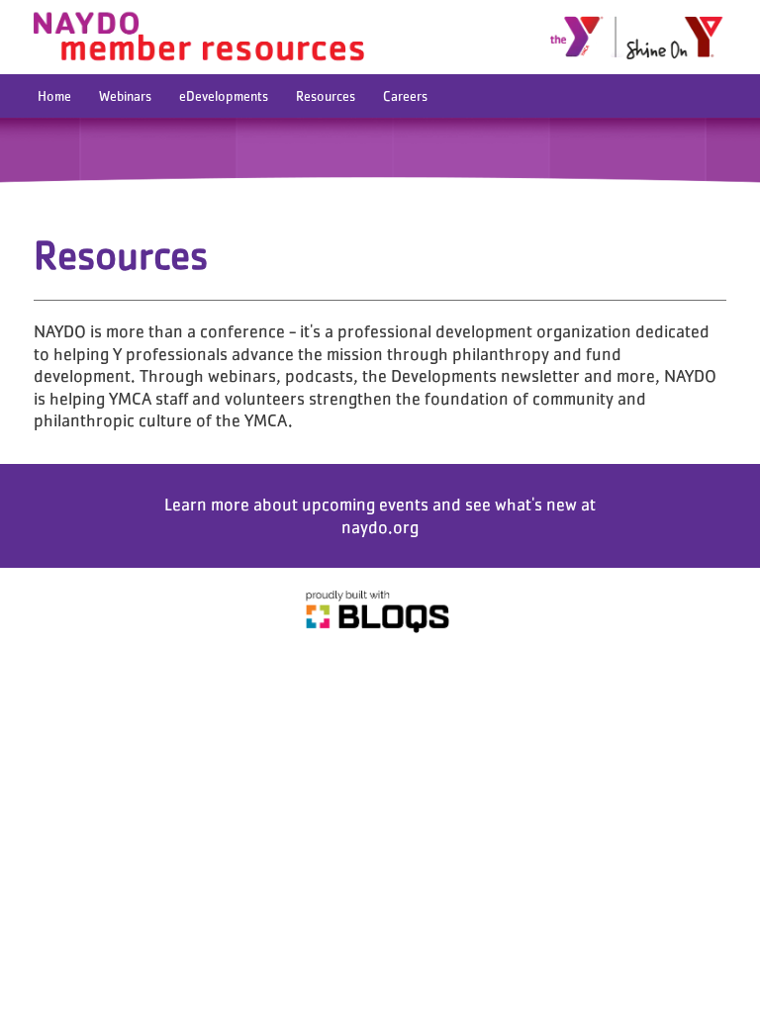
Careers (405, 96)
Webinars (125, 96)
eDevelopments (223, 96)
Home (54, 96)
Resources (325, 96)
